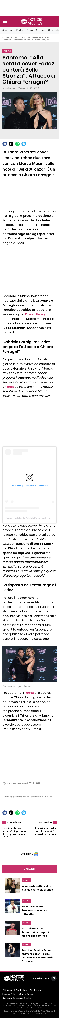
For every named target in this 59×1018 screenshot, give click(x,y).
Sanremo (7, 30)
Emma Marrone (35, 30)
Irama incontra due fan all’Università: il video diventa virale (46, 831)
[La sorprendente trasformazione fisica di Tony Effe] (12, 908)
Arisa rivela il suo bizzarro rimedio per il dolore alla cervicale (35, 932)
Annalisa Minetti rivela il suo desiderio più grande (37, 887)
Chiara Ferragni (37, 314)
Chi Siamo (7, 990)
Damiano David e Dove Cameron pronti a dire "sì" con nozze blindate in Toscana (37, 956)
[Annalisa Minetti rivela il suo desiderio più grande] (12, 886)
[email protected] (9, 1006)
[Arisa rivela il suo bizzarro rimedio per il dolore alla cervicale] (12, 930)
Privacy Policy (9, 994)
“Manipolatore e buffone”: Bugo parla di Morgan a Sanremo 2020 (14, 833)
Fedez (19, 30)
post (10, 387)
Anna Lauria (8, 88)
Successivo (45, 822)
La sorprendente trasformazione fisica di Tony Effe (37, 910)
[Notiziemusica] (31, 21)
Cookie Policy (26, 994)
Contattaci (21, 990)
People (13, 37)
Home (5, 37)
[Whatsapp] (17, 144)
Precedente (14, 822)
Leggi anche (29, 869)
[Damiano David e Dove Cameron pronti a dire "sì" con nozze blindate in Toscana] (12, 953)
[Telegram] (23, 144)
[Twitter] (11, 144)
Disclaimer (35, 990)
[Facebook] (4, 144)
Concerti (53, 30)
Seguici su (27, 854)
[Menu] (5, 21)
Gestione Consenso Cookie (16, 998)
